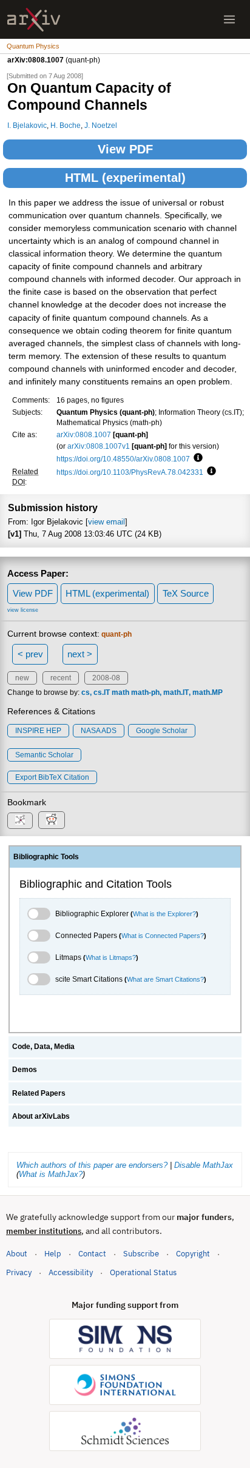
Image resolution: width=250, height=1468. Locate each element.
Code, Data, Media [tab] (43, 1046)
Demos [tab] (24, 1069)
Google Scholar (161, 730)
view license (22, 610)
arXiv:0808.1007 (83, 434)
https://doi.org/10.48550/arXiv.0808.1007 (123, 459)
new (22, 678)
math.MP (207, 692)
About (16, 1253)
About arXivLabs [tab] (41, 1116)
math (120, 692)
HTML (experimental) (125, 177)
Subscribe (141, 1253)
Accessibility (71, 1272)
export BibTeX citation (52, 777)
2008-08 (106, 678)
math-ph (145, 692)
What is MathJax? (51, 1174)
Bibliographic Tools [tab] (46, 856)
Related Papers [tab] (39, 1093)
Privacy (19, 1272)
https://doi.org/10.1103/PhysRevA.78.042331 (129, 472)
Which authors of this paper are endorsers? (91, 1165)
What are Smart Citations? (165, 979)
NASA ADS (99, 730)
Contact (92, 1253)
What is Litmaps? (111, 957)
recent (60, 678)
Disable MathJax (203, 1165)
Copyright (193, 1253)
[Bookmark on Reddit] (51, 820)
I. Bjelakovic (27, 125)
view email (106, 521)
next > (79, 654)
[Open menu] (229, 19)
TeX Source (186, 593)
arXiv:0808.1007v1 (98, 446)
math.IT (176, 692)
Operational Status (143, 1272)
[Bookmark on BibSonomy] (20, 821)
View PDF (125, 149)
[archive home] (33, 20)
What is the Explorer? (164, 913)
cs (85, 692)
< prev (30, 654)
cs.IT (101, 692)
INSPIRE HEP (38, 730)
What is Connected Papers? (162, 935)
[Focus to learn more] (196, 458)
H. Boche (65, 125)
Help (52, 1253)
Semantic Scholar (44, 755)
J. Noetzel (100, 125)
